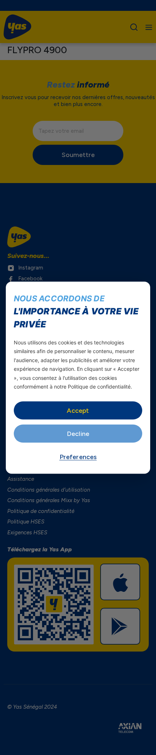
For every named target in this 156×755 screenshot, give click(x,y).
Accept (78, 410)
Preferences (78, 457)
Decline (78, 433)
